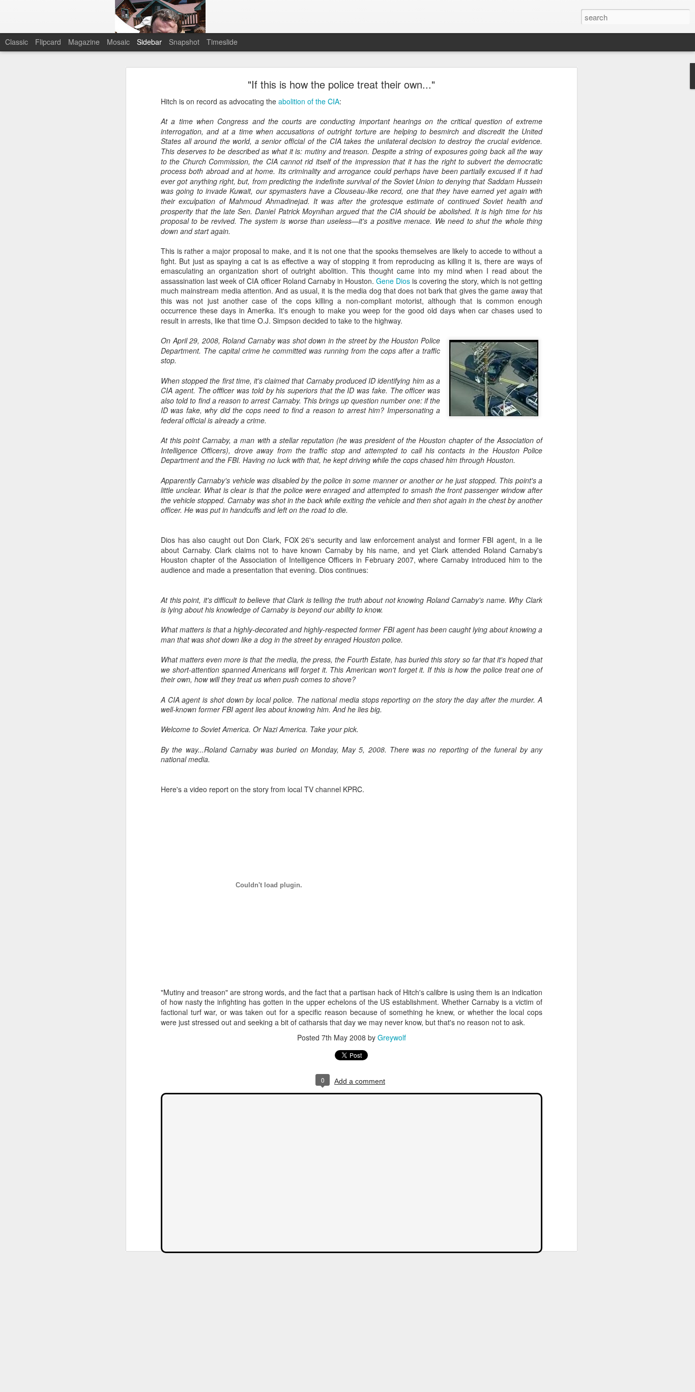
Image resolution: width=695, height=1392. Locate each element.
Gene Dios (393, 281)
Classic (16, 42)
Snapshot (184, 42)
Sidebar (149, 42)
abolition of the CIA (308, 101)
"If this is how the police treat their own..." (341, 84)
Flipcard (48, 42)
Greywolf (392, 1037)
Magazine (84, 42)
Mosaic (118, 42)
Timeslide (222, 42)
